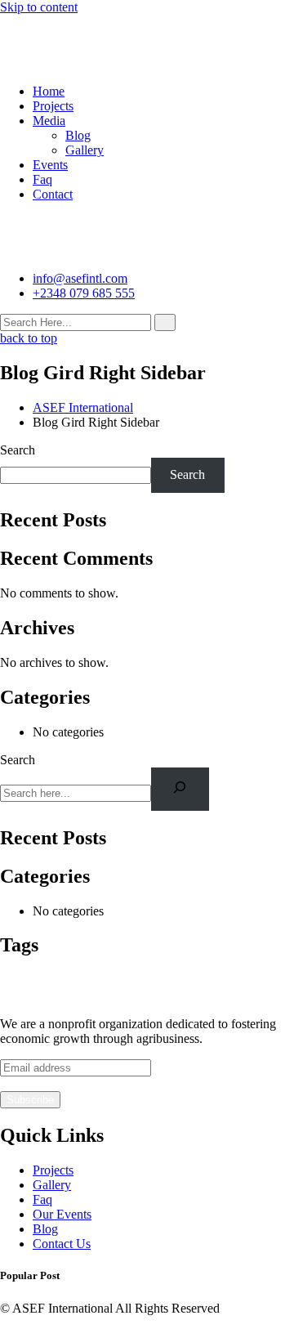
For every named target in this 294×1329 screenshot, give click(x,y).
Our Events (62, 1214)
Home (49, 91)
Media (49, 121)
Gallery (84, 150)
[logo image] (76, 250)
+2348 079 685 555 (84, 293)
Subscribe (30, 1100)
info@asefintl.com (80, 278)
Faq (42, 179)
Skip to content (39, 7)
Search (17, 450)
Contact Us (62, 1244)
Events (50, 165)
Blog (78, 135)
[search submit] (165, 322)
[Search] (180, 789)
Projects (53, 106)
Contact (53, 194)
